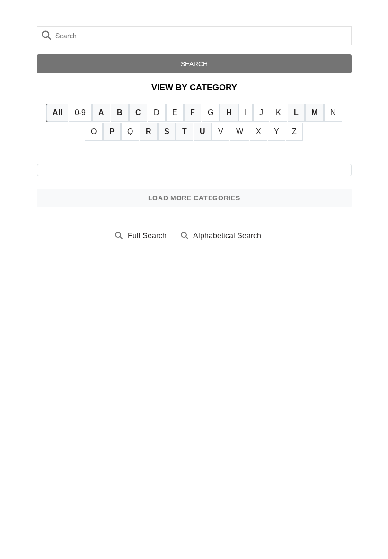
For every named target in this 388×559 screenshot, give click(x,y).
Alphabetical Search (227, 236)
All (57, 112)
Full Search (147, 236)
